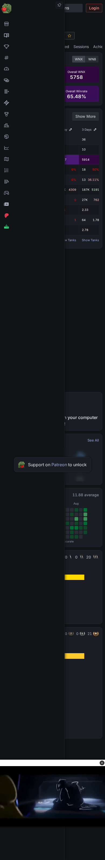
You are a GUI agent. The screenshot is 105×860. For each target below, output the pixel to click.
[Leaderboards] (32, 170)
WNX (79, 59)
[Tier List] (32, 181)
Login (94, 8)
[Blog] (32, 204)
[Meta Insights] (32, 147)
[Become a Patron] (32, 215)
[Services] (32, 24)
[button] (102, 762)
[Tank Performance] (32, 69)
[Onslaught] (32, 46)
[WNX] (32, 35)
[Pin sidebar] (59, 5)
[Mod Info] (32, 226)
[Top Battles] (32, 125)
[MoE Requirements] (32, 102)
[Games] (32, 193)
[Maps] (32, 159)
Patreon (59, 464)
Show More (85, 116)
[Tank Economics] (32, 80)
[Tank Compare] (32, 91)
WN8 (92, 59)
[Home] (32, 8)
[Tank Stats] (32, 57)
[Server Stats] (32, 136)
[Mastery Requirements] (32, 114)
